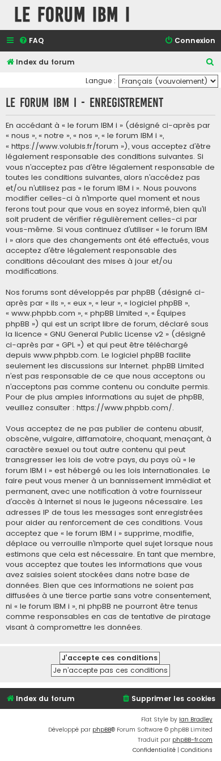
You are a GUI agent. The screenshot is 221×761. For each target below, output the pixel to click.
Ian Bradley (195, 719)
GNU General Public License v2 (106, 334)
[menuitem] (31, 41)
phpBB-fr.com (192, 740)
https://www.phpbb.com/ (124, 408)
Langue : (101, 80)
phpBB (101, 729)
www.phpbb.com (65, 355)
